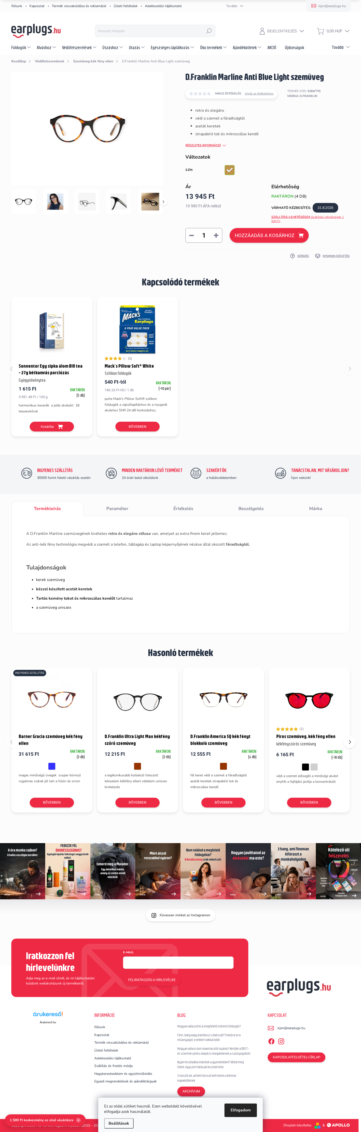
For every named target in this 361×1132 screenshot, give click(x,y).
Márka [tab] (315, 509)
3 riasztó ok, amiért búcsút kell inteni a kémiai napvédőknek (206, 1078)
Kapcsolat (36, 6)
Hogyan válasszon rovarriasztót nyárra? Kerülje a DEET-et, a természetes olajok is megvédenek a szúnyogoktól (213, 1051)
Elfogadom (241, 1110)
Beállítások (119, 1123)
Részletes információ (203, 145)
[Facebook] (271, 1040)
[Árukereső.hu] (48, 1016)
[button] (350, 742)
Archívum (191, 1091)
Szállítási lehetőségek (307, 219)
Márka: (302, 96)
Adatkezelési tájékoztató (163, 6)
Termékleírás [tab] (47, 509)
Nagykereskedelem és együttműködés (123, 1073)
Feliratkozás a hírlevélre (152, 980)
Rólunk (16, 6)
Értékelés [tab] (183, 509)
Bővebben (137, 427)
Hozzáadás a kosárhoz (264, 235)
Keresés (209, 31)
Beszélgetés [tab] (251, 509)
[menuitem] (21, 47)
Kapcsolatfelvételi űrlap (296, 1057)
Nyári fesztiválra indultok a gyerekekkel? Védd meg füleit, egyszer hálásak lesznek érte (210, 1064)
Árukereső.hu (48, 1022)
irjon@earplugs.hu (291, 1028)
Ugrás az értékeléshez (259, 93)
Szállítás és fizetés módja (113, 1066)
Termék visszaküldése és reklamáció (79, 6)
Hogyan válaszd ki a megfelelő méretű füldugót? (209, 1026)
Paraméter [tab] (117, 509)
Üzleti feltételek (126, 6)
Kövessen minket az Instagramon (185, 915)
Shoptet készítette (297, 1125)
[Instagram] (281, 1040)
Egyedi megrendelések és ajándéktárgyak (125, 1081)
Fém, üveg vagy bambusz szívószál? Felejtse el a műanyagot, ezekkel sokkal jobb (209, 1037)
